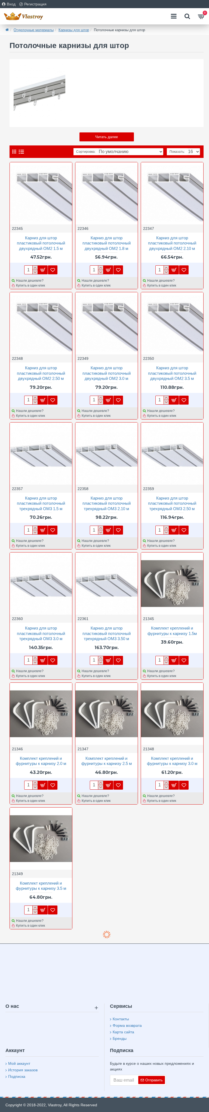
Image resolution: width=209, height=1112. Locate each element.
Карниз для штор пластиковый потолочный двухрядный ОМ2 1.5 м (41, 243)
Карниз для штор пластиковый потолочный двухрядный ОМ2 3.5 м (172, 373)
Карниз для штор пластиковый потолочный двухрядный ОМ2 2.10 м (172, 243)
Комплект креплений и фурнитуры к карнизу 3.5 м (41, 886)
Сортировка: (86, 152)
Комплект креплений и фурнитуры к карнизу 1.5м (172, 631)
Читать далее (106, 137)
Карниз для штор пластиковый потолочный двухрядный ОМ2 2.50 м (41, 373)
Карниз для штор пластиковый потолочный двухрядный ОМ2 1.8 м (106, 243)
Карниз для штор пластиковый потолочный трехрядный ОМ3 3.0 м (41, 633)
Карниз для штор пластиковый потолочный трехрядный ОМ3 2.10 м (106, 503)
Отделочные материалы (34, 30)
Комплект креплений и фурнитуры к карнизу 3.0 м (172, 761)
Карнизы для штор (74, 30)
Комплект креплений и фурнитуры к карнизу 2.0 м (41, 761)
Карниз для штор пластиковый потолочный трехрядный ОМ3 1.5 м (41, 503)
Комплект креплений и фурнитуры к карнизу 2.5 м (106, 761)
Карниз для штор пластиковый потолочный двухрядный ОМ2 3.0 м (106, 373)
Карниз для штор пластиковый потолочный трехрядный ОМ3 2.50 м (172, 503)
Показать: (177, 152)
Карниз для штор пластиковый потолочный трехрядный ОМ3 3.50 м (106, 633)
